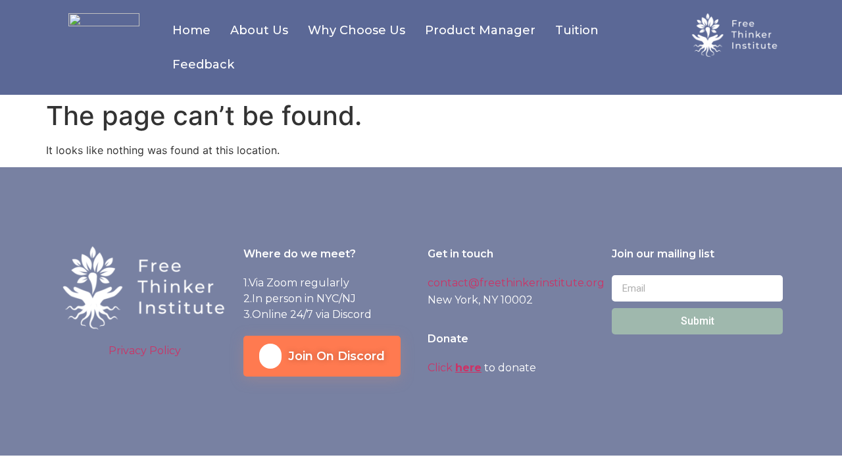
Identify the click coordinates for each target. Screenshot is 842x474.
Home (191, 30)
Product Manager (480, 30)
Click (441, 367)
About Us (259, 30)
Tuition (577, 30)
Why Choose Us (356, 30)
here (468, 367)
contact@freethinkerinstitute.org (516, 282)
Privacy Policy (145, 350)
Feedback (203, 64)
